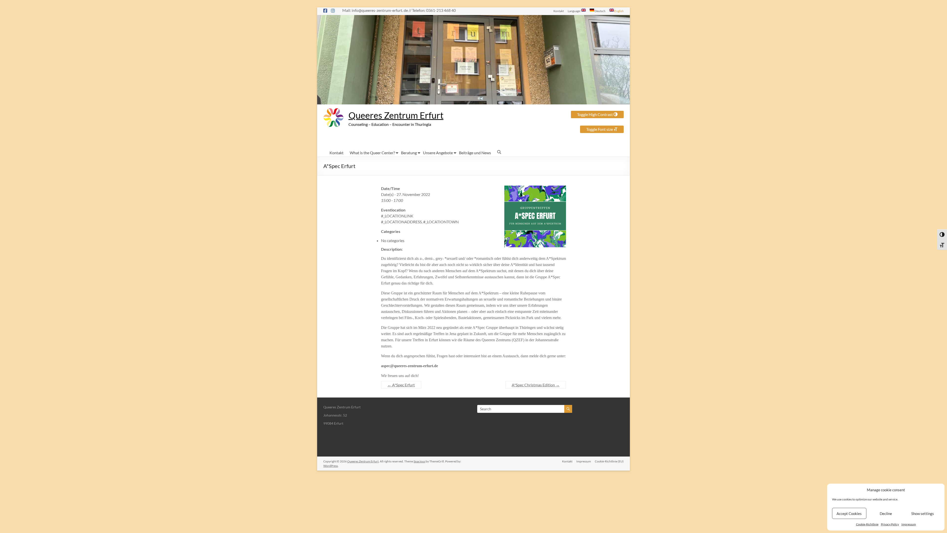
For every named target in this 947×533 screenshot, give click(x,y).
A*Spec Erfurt (401, 384)
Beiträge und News (475, 152)
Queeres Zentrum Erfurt (395, 115)
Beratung (409, 152)
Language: (574, 11)
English (619, 11)
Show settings (922, 513)
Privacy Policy (890, 524)
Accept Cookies (849, 513)
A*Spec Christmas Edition (536, 384)
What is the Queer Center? (372, 152)
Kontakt (558, 11)
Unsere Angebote (438, 152)
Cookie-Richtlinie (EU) (609, 461)
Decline (886, 513)
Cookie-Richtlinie (867, 524)
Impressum (908, 524)
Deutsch (599, 11)
